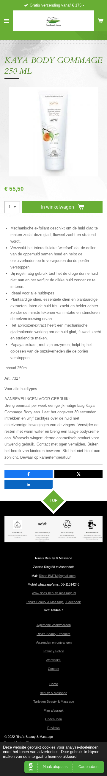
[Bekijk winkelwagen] (100, 20)
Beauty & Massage (53, 693)
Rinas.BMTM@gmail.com (57, 576)
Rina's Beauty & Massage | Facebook (53, 602)
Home (53, 684)
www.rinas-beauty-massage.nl (54, 593)
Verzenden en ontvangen (54, 642)
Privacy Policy (53, 651)
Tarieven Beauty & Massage (53, 701)
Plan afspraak (54, 710)
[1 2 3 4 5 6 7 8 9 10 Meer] (12, 207)
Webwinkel (53, 660)
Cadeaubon (53, 719)
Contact (53, 669)
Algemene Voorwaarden (54, 625)
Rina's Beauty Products (53, 634)
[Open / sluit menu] (6, 20)
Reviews (53, 728)
